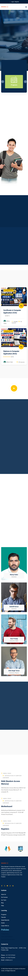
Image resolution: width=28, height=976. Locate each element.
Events (3, 923)
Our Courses (4, 897)
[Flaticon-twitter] (4, 885)
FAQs (2, 905)
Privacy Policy (5, 934)
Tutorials (3, 917)
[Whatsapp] (10, 885)
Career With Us (5, 926)
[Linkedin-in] (13, 885)
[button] (26, 7)
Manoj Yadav (7, 773)
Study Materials (5, 920)
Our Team (3, 900)
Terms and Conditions (7, 936)
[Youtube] (7, 885)
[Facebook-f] (1, 885)
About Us (3, 894)
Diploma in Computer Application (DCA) (11, 352)
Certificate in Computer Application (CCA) (12, 311)
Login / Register (15, 2)
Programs (3, 914)
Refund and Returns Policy (8, 939)
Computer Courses (8, 290)
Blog (2, 903)
